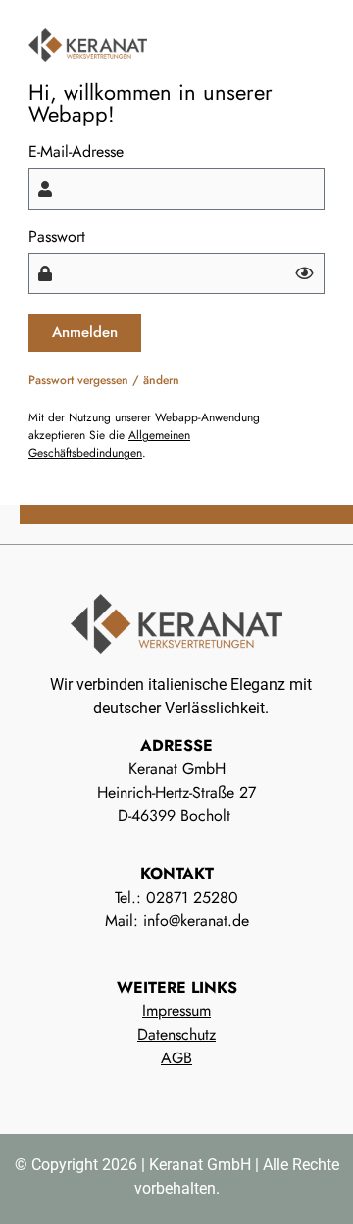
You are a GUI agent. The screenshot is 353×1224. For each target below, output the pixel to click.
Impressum (176, 1011)
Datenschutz (176, 1034)
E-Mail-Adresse (76, 152)
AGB (176, 1058)
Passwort (56, 237)
